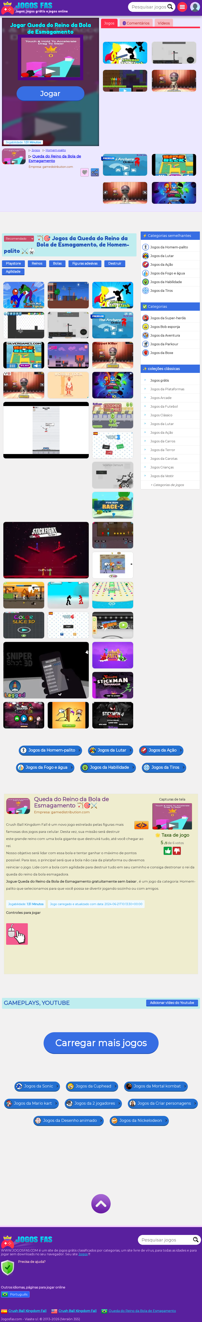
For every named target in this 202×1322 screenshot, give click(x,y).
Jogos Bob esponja (165, 327)
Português (18, 1294)
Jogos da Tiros (162, 291)
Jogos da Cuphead (93, 1086)
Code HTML (148, 825)
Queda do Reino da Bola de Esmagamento (142, 1311)
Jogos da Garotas (164, 459)
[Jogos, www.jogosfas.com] (27, 8)
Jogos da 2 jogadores (95, 1103)
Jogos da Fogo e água (168, 273)
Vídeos (164, 23)
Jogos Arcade (161, 398)
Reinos (37, 263)
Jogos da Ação (162, 264)
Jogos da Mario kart (33, 1103)
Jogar (50, 93)
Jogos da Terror (163, 450)
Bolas (57, 263)
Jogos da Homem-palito (169, 247)
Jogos (109, 23)
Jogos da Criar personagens (164, 1103)
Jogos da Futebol (164, 406)
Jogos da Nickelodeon (141, 1120)
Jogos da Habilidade (166, 282)
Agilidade (13, 271)
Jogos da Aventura (165, 335)
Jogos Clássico (161, 415)
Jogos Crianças (162, 467)
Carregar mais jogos (101, 1042)
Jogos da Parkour (164, 344)
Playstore (13, 263)
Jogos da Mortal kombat (157, 1086)
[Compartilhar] (95, 172)
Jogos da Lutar (162, 256)
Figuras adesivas (84, 263)
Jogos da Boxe (162, 353)
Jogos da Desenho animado (70, 1120)
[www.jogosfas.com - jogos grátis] (27, 1242)
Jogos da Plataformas (167, 389)
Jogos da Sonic (38, 1086)
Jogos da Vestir (162, 476)
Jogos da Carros (163, 441)
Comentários (137, 23)
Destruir (114, 263)
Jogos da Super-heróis (168, 318)
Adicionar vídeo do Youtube (172, 1003)
